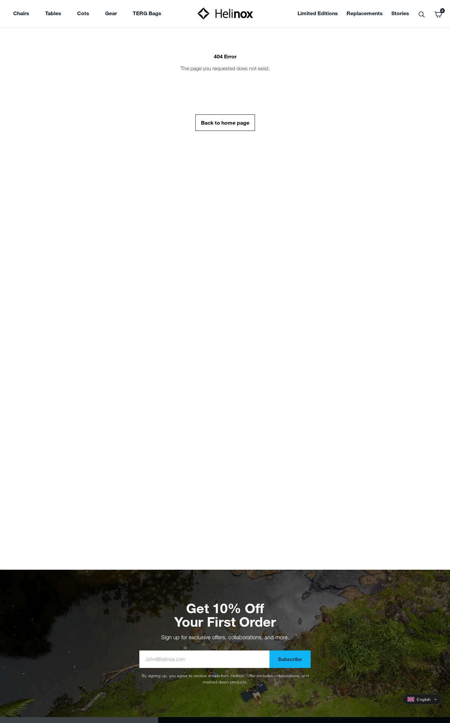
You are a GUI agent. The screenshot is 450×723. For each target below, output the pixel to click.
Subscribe (290, 659)
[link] (147, 14)
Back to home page (225, 122)
